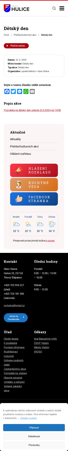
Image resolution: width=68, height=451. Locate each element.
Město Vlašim (41, 347)
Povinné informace (14, 347)
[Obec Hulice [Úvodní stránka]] (16, 8)
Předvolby (34, 445)
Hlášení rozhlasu (20, 153)
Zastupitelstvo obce (15, 369)
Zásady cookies (28, 418)
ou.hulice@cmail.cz (14, 305)
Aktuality (15, 139)
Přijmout (34, 427)
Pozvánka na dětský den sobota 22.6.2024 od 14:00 (32, 110)
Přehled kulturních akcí (24, 146)
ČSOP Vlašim (41, 343)
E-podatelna (10, 343)
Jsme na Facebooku (13, 317)
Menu (61, 8)
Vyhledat (54, 8)
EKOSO (38, 351)
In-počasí (50, 240)
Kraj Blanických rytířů (45, 338)
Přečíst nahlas (17, 45)
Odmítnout (34, 436)
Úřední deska (11, 338)
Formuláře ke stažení (15, 373)
